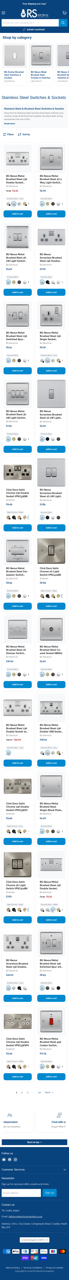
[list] (36, 65)
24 (39, 1092)
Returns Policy (13, 1268)
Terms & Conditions (32, 1268)
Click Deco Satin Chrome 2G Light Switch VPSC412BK (17, 885)
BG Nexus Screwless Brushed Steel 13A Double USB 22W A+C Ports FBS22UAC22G (17, 967)
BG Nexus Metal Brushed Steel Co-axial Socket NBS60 (51, 650)
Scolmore (10, 500)
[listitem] (8, 204)
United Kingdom (33, 1240)
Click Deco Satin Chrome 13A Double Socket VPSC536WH (17, 1042)
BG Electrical (12, 186)
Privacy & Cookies (54, 1268)
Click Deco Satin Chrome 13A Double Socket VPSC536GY (17, 807)
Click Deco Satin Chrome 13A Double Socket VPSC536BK (17, 493)
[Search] (63, 22)
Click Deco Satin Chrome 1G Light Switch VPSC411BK (50, 571)
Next (48, 1092)
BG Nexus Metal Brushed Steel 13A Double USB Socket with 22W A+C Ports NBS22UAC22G (51, 732)
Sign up (49, 1192)
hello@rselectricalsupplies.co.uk (25, 1216)
